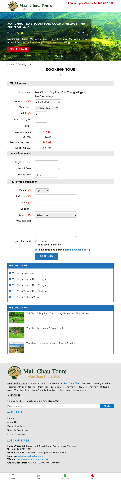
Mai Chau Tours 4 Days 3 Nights (29, 291)
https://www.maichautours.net (33, 459)
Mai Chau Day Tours (23, 272)
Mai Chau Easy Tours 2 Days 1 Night (45, 328)
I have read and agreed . (62, 249)
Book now (17, 49)
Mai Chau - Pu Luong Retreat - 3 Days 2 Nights (50, 342)
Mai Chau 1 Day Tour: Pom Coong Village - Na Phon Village (57, 313)
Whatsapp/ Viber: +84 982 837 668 (92, 3)
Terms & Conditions (75, 249)
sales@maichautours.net (30, 455)
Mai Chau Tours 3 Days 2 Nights (29, 285)
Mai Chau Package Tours (25, 297)
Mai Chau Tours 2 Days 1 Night (29, 279)
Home (10, 417)
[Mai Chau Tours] (29, 5)
